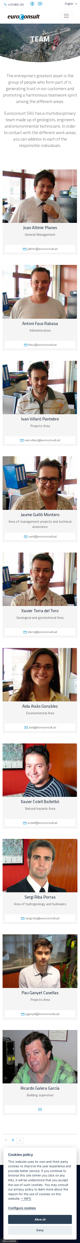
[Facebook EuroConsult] (32, 4)
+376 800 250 (16, 4)
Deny (40, 1230)
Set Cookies (9, 1240)
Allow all (40, 1219)
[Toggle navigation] (66, 16)
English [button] (69, 4)
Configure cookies (22, 1208)
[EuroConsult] (24, 16)
